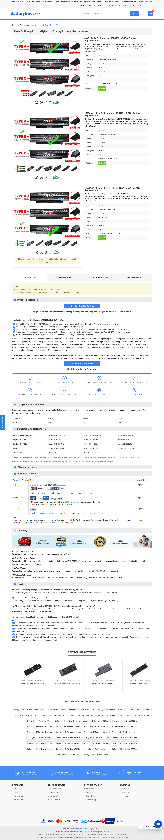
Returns (134, 5)
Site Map (124, 796)
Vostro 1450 (52, 452)
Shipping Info (90, 788)
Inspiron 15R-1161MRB (56, 444)
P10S (50, 422)
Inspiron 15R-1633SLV (90, 444)
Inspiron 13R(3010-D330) (56, 435)
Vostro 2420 (86, 452)
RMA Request (55, 799)
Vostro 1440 (17, 452)
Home (14, 25)
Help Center (125, 792)
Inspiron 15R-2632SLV (125, 444)
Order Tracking (111, 5)
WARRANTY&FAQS (134, 277)
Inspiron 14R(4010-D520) (125, 435)
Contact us (146, 5)
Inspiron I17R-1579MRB (125, 448)
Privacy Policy (19, 799)
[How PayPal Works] (114, 821)
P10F (15, 422)
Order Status (54, 792)
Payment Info (90, 792)
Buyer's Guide (85, 5)
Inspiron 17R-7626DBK (56, 448)
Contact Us (125, 788)
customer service (84, 461)
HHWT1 (85, 418)
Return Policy (54, 796)
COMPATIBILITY (64, 277)
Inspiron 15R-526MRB (21, 448)
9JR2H (50, 418)
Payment (124, 5)
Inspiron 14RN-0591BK (90, 439)
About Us (17, 788)
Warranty (17, 792)
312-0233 (16, 418)
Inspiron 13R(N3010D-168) (91, 435)
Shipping (99, 5)
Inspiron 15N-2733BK (20, 444)
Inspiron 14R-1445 (19, 439)
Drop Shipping (90, 796)
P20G (84, 422)
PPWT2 (119, 422)
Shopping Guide (55, 788)
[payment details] (80, 525)
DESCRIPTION (30, 277)
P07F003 (120, 418)
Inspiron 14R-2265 (54, 439)
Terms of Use (19, 796)
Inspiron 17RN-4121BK (90, 448)
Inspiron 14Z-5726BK (124, 439)
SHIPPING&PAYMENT (99, 277)
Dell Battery (24, 25)
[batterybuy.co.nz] (29, 15)
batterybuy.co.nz (81, 829)
